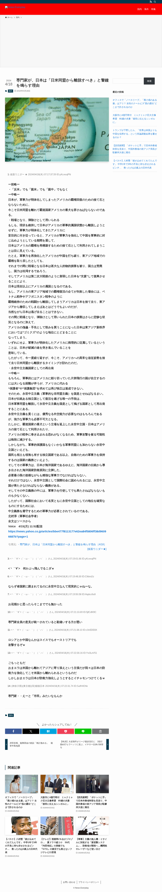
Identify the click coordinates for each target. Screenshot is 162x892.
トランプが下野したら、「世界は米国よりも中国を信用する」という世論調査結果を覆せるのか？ (135, 134)
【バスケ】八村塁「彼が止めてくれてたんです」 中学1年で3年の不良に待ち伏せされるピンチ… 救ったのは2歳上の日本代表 (135, 164)
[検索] (155, 1)
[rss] (151, 1)
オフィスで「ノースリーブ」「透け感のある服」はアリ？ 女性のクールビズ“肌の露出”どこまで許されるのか (135, 103)
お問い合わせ (69, 882)
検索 (149, 81)
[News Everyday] (15, 9)
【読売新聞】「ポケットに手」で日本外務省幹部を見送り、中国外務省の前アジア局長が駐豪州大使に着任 (135, 149)
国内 (10, 91)
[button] (13, 731)
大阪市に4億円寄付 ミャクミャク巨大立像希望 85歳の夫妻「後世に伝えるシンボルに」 (134, 118)
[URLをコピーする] (100, 731)
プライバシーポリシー (88, 882)
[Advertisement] (81, 42)
